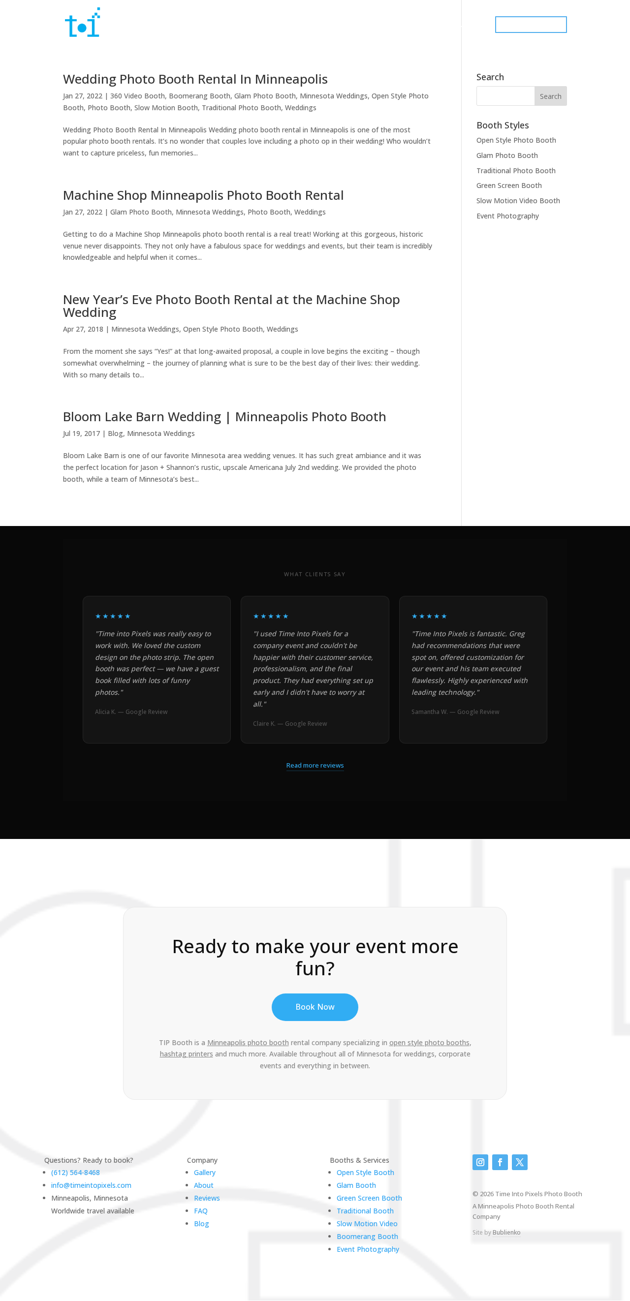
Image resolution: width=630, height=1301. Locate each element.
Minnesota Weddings (334, 95)
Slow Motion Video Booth (518, 200)
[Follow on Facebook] (500, 1162)
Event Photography (507, 215)
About (204, 1185)
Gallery (406, 25)
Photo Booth (109, 107)
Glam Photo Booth (265, 95)
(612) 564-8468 (75, 1172)
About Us (363, 25)
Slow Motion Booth (166, 107)
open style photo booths (429, 1042)
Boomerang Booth (199, 95)
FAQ (201, 1210)
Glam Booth (356, 1185)
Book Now (315, 1006)
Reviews (207, 1198)
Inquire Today (531, 24)
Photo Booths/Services (294, 25)
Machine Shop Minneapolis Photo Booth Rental (203, 195)
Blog (115, 433)
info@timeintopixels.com (91, 1185)
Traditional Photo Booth (241, 107)
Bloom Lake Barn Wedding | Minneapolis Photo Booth (224, 416)
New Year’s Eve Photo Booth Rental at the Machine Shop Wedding (231, 305)
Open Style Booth (365, 1172)
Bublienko (507, 1232)
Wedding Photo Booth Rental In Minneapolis (195, 79)
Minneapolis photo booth (248, 1042)
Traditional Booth (365, 1210)
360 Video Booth (137, 95)
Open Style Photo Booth (223, 329)
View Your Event (460, 25)
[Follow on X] (520, 1162)
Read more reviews (315, 765)
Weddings (300, 107)
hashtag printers (186, 1053)
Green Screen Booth (509, 185)
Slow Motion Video (367, 1223)
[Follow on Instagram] (480, 1162)
